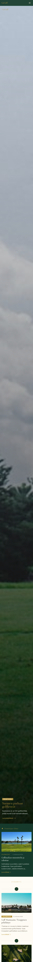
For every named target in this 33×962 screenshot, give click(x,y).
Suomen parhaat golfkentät (12, 804)
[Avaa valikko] (30, 3)
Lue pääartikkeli (7, 818)
